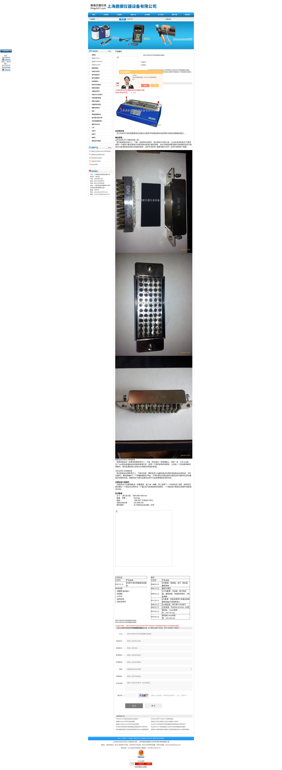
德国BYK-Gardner (97, 61)
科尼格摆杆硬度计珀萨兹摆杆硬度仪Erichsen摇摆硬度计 (132, 729)
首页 (119, 738)
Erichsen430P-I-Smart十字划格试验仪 (162, 719)
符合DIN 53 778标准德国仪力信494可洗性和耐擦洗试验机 (168, 727)
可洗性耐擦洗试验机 (161, 626)
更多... (110, 51)
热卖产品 (136, 738)
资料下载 (155, 738)
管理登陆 (137, 748)
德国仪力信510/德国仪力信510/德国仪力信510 (164, 721)
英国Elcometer (96, 65)
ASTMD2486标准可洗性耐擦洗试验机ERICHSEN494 (131, 727)
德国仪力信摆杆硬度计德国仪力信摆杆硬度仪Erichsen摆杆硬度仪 (170, 729)
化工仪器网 (131, 748)
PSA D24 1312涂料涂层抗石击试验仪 (127, 719)
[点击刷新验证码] (143, 695)
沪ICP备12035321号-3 (154, 748)
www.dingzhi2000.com (101, 192)
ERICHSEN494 (130, 626)
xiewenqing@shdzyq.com (102, 194)
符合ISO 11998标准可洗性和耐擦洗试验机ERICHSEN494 (168, 724)
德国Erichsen (96, 58)
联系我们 (161, 738)
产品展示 (130, 738)
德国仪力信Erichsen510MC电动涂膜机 (127, 724)
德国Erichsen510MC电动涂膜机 (125, 721)
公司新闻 (143, 738)
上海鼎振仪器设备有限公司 (121, 742)
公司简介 (124, 738)
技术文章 (149, 738)
